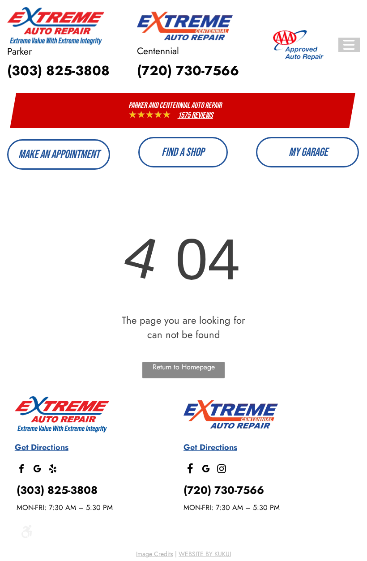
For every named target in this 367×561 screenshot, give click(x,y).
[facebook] (21, 470)
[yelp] (53, 470)
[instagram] (221, 470)
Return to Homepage (184, 367)
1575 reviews (195, 115)
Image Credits (154, 553)
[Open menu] (348, 45)
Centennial (158, 51)
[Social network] (190, 470)
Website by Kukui (205, 553)
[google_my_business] (37, 470)
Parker (19, 51)
